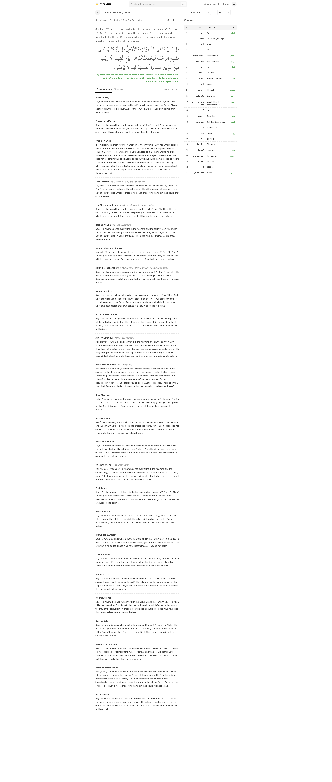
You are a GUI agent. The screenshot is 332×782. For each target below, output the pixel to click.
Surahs (217, 4)
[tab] (103, 89)
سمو (233, 55)
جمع (233, 101)
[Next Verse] (234, 12)
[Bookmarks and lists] (173, 20)
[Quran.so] (103, 4)
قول (233, 33)
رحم (233, 95)
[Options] (177, 20)
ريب (233, 133)
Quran (207, 4)
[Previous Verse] (214, 12)
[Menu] (234, 4)
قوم (233, 122)
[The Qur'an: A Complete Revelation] (145, 181)
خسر (232, 150)
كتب (233, 78)
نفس (232, 89)
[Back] (97, 12)
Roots (226, 4)
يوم (233, 116)
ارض (232, 61)
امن (233, 172)
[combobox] (188, 12)
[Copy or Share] (168, 20)
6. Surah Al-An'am (112, 12)
